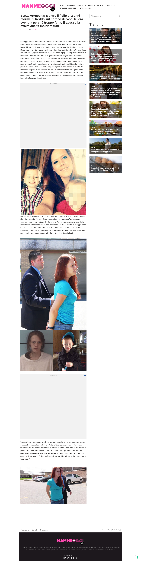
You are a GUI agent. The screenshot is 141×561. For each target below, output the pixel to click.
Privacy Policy (106, 530)
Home (62, 5)
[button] (74, 5)
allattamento (63, 550)
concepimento (45, 550)
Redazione (25, 530)
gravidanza (54, 550)
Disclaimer (44, 530)
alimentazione (99, 550)
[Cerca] (119, 16)
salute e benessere (88, 550)
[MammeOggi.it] (38, 7)
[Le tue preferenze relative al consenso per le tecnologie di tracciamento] (137, 557)
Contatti (34, 530)
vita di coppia (110, 550)
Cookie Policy (116, 530)
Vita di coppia (85, 8)
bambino (78, 550)
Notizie (37, 30)
